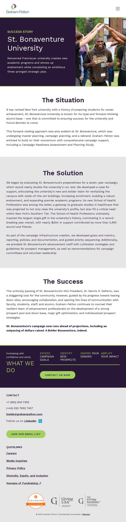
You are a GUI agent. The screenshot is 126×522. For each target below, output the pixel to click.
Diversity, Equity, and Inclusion (27, 475)
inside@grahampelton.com (24, 414)
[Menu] (118, 9)
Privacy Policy (15, 468)
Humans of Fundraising (23, 483)
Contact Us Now (57, 375)
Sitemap (86, 514)
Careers (11, 453)
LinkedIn (30, 420)
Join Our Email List (26, 434)
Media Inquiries (16, 460)
